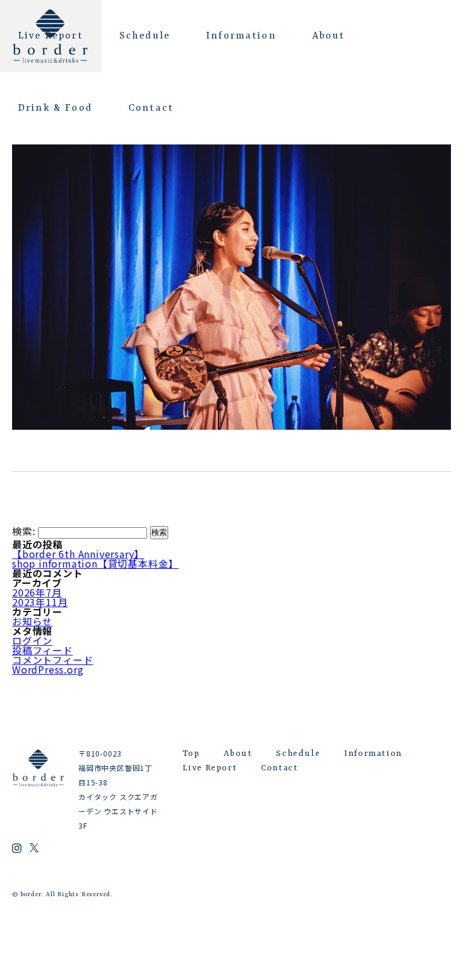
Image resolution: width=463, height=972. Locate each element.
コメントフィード (52, 659)
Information (241, 36)
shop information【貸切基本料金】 (95, 563)
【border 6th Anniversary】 (78, 553)
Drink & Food (55, 108)
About (328, 36)
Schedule (144, 36)
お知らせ (32, 621)
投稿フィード (42, 650)
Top (191, 753)
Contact (151, 108)
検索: (23, 531)
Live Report (50, 36)
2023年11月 (40, 602)
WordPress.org (47, 669)
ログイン (32, 640)
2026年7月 (37, 592)
